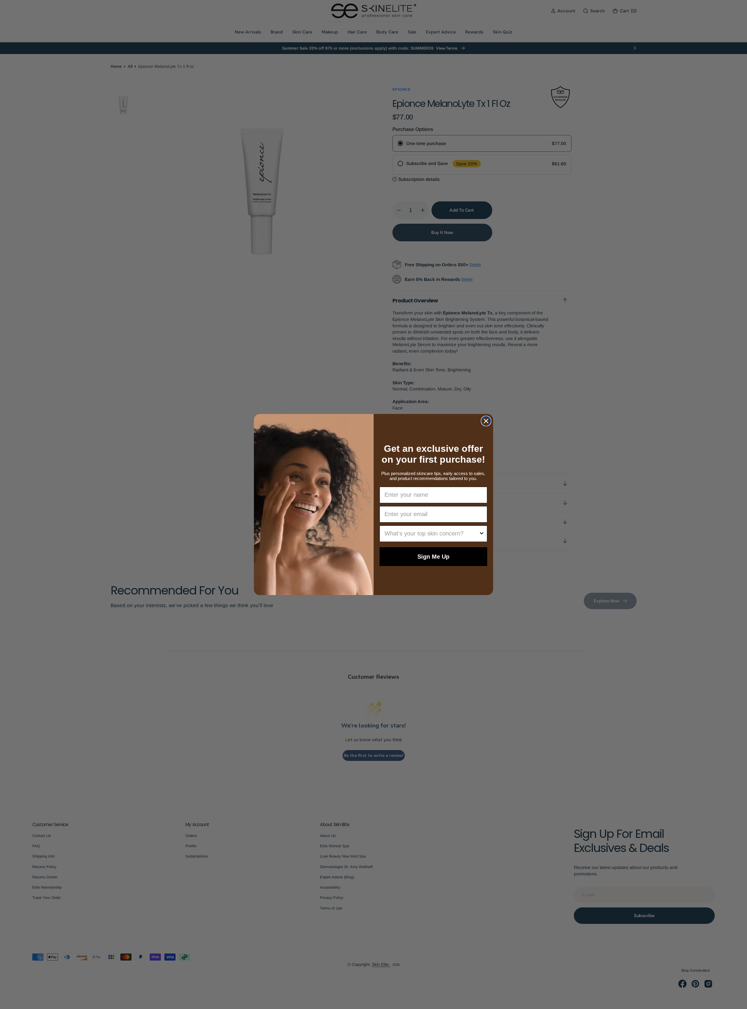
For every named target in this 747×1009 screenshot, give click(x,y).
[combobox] (432, 534)
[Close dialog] (486, 421)
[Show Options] (482, 534)
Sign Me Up (433, 556)
